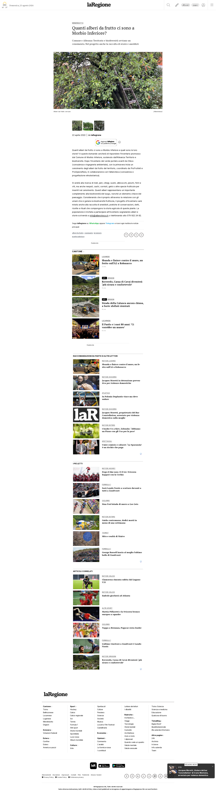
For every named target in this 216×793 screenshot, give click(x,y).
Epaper (195, 5)
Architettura (129, 733)
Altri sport (74, 728)
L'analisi (100, 744)
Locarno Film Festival (105, 725)
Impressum (65, 775)
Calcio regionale (76, 715)
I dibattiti (127, 709)
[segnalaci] (177, 5)
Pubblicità (85, 775)
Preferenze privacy (77, 777)
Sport (73, 706)
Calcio (72, 712)
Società (100, 719)
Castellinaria (102, 728)
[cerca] (168, 5)
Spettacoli (101, 706)
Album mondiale (76, 740)
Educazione (156, 712)
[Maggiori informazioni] (119, 142)
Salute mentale (130, 745)
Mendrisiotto (48, 722)
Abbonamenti (46, 775)
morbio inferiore (78, 237)
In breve (155, 744)
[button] (127, 776)
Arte (72, 748)
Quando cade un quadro (134, 742)
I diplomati (128, 739)
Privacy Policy (48, 777)
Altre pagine (157, 735)
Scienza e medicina (159, 709)
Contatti (73, 775)
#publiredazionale (159, 727)
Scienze (100, 715)
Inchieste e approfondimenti (131, 718)
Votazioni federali (50, 733)
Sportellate (74, 734)
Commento (101, 741)
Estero (46, 738)
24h (153, 738)
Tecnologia (129, 724)
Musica (100, 722)
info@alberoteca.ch (99, 215)
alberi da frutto (77, 233)
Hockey (73, 709)
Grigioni (46, 725)
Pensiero (100, 712)
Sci (71, 719)
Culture (73, 745)
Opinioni (101, 738)
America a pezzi (49, 747)
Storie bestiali (129, 727)
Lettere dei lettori (131, 706)
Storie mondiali (76, 731)
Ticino (45, 709)
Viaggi (126, 721)
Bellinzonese (48, 712)
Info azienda (157, 747)
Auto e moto (129, 736)
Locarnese (47, 715)
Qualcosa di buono (159, 715)
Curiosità (128, 730)
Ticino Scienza (158, 706)
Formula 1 (74, 725)
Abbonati (185, 5)
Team (154, 750)
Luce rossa (74, 737)
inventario (97, 233)
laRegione (96, 135)
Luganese (47, 719)
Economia (101, 733)
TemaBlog (156, 721)
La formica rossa (104, 747)
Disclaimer (56, 775)
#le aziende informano (161, 730)
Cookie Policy (62, 777)
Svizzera (47, 730)
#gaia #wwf (156, 724)
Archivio (155, 741)
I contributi (101, 750)
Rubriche (128, 715)
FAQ (79, 775)
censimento (88, 233)
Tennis (72, 722)
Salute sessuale (130, 748)
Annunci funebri (96, 775)
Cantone (47, 706)
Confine (46, 741)
